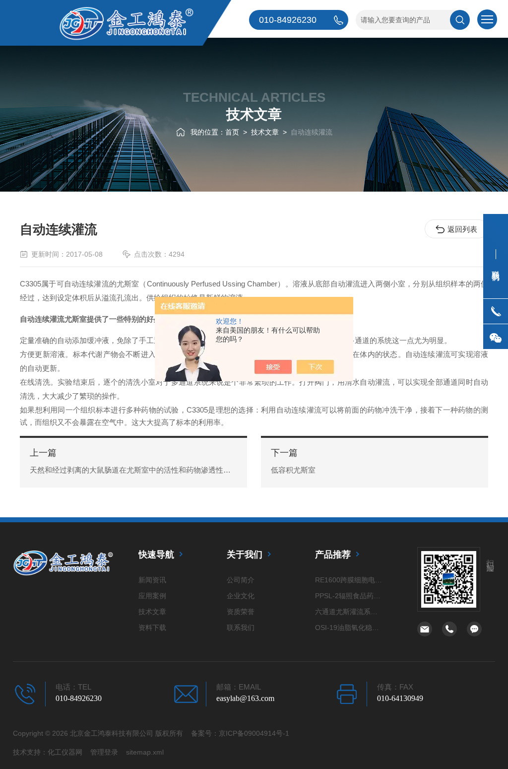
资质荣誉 (240, 612)
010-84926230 (79, 698)
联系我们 (240, 627)
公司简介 (240, 580)
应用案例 (152, 596)
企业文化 (240, 596)
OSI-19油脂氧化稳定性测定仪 (349, 627)
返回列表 (462, 229)
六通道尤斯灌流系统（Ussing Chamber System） (349, 612)
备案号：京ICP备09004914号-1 (240, 733)
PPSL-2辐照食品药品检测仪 (349, 596)
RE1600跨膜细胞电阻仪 (349, 580)
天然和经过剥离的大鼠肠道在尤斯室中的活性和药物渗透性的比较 (133, 470)
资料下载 (152, 627)
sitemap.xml (145, 752)
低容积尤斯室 (293, 470)
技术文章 (265, 132)
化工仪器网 (65, 752)
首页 (232, 132)
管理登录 (104, 752)
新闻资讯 (152, 580)
